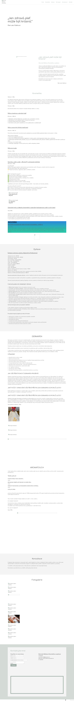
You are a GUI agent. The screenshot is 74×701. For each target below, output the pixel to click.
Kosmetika (47, 2)
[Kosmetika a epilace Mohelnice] (14, 584)
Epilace (52, 2)
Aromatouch (64, 2)
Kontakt (70, 2)
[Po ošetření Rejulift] (13, 200)
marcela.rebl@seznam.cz (44, 657)
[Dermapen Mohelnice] (13, 421)
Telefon (11, 657)
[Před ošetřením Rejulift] (13, 192)
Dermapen (58, 2)
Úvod (42, 2)
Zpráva (11, 663)
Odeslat (13, 665)
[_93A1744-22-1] (14, 594)
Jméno (11, 655)
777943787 (40, 655)
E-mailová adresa (13, 660)
